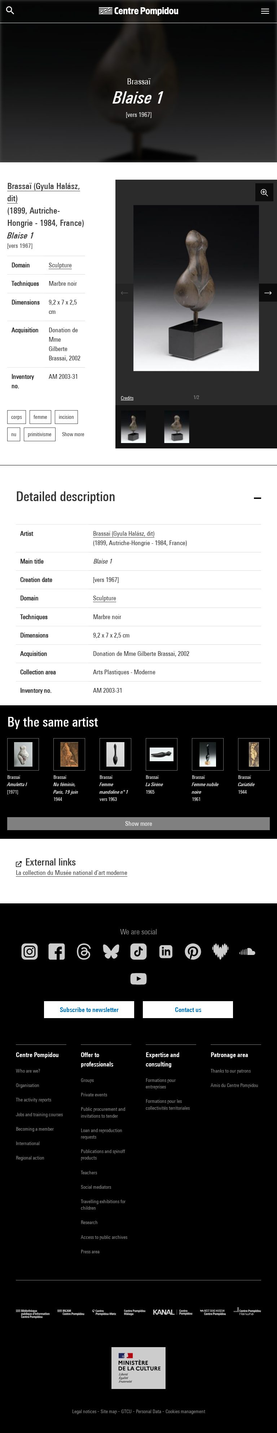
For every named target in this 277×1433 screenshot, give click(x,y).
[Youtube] (138, 981)
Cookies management (185, 1411)
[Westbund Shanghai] (217, 1316)
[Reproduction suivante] (268, 293)
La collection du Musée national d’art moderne (71, 872)
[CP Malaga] (138, 1316)
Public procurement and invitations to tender (103, 1112)
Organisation (27, 1085)
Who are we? (28, 1071)
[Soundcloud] (247, 954)
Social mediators (96, 1187)
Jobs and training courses (39, 1114)
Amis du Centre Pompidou (234, 1085)
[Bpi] (36, 1316)
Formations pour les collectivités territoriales (168, 1104)
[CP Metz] (108, 1316)
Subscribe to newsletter (89, 1009)
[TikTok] (138, 954)
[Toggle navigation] (265, 11)
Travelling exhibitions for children (103, 1204)
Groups (87, 1080)
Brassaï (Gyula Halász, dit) (123, 533)
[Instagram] (29, 954)
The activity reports (33, 1100)
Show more (138, 823)
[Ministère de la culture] (138, 1368)
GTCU (127, 1411)
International (28, 1143)
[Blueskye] (111, 954)
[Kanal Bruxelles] (176, 1316)
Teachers (89, 1172)
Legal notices (84, 1411)
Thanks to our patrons (231, 1071)
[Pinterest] (193, 954)
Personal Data (149, 1411)
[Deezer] (220, 954)
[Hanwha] (247, 1316)
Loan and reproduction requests (101, 1133)
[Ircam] (74, 1316)
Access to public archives (104, 1237)
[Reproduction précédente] (124, 293)
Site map (109, 1411)
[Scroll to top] (260, 1416)
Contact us (188, 1009)
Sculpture (60, 265)
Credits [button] (127, 398)
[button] (138, 497)
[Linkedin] (166, 954)
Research (89, 1222)
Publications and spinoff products (103, 1154)
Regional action (30, 1158)
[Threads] (84, 954)
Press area (90, 1251)
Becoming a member (35, 1129)
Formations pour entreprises (161, 1083)
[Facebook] (57, 954)
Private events (94, 1094)
